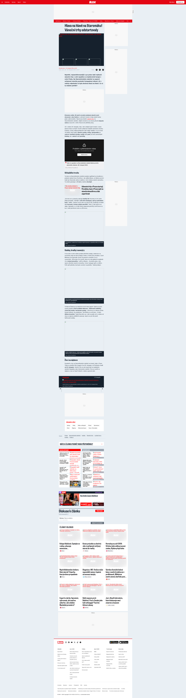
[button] (114, 642)
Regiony (74, 428)
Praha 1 (71, 437)
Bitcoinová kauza (82, 428)
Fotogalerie (65, 377)
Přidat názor (100, 511)
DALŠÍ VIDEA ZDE (98, 492)
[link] (66, 642)
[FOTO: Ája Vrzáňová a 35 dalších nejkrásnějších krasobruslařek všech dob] (98, 484)
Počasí (89, 425)
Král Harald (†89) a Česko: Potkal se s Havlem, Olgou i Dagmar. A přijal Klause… (87, 455)
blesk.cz (95, 457)
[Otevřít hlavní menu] (2, 2)
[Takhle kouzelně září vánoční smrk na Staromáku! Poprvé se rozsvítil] (75, 455)
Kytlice (66, 437)
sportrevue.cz (96, 472)
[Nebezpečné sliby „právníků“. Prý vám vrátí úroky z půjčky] (75, 484)
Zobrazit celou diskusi (97, 523)
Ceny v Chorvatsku (93, 428)
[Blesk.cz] (92, 2)
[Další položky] (130, 21)
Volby (74, 425)
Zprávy (68, 425)
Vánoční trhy (90, 435)
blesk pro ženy (97, 479)
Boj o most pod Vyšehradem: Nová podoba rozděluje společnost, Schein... (64, 477)
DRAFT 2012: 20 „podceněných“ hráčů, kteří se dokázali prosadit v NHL (87, 469)
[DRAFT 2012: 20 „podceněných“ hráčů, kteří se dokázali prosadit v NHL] (98, 469)
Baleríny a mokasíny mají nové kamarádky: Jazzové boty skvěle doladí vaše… (87, 477)
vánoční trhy (90, 119)
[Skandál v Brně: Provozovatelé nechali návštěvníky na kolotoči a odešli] (75, 462)
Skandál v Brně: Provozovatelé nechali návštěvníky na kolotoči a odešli (64, 462)
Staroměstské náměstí (74, 435)
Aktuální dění (70, 422)
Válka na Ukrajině (82, 425)
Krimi (68, 428)
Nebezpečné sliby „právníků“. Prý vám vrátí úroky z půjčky (64, 483)
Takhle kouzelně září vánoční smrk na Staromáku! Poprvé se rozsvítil (64, 454)
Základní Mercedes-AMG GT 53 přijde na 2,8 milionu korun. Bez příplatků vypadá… (87, 462)
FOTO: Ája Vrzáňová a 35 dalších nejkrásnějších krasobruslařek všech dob (87, 484)
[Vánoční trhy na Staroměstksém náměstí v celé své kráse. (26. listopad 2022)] (81, 36)
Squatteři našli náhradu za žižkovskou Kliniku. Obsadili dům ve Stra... (64, 469)
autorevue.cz (96, 464)
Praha (66, 435)
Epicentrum (96, 425)
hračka (83, 435)
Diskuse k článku (69, 511)
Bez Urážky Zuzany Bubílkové (89, 496)
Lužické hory (98, 435)
